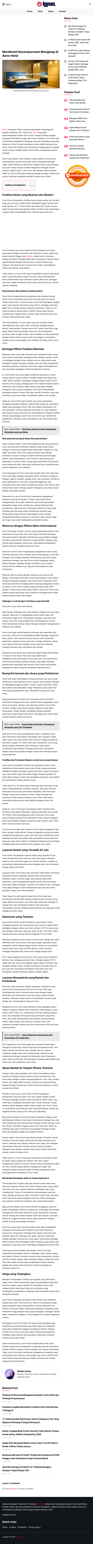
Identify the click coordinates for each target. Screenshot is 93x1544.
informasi (41, 1504)
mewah (29, 256)
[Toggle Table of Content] (29, 185)
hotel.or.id (19, 1537)
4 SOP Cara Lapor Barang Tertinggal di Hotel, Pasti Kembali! (79, 53)
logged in (15, 1489)
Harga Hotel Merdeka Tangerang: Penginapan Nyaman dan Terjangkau (79, 158)
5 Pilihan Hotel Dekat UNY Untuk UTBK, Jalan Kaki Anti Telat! (79, 42)
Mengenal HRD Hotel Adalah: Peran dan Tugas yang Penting (78, 121)
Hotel (40, 11)
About (51, 11)
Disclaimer (22, 1527)
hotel (34, 132)
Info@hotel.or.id (9, 1515)
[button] (90, 4)
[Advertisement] (31, 33)
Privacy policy (34, 1527)
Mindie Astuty (24, 1371)
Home (29, 11)
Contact (62, 11)
